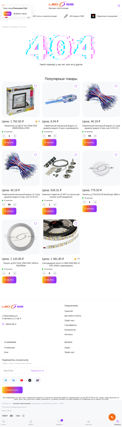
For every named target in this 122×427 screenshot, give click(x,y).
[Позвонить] (3, 5)
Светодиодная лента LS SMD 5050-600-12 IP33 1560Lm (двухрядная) (61, 264)
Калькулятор (70, 330)
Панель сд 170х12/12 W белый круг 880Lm (101, 194)
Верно (7, 14)
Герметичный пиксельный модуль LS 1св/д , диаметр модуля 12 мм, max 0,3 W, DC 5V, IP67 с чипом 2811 (21, 195)
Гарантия (69, 311)
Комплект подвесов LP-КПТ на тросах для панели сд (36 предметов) (61, 195)
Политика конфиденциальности (14, 407)
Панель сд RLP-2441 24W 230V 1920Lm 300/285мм (20, 264)
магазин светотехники (21, 403)
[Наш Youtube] (21, 381)
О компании (9, 348)
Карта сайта (6, 411)
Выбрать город (20, 14)
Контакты (69, 334)
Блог (6, 352)
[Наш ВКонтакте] (13, 381)
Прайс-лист (70, 321)
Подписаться (36, 371)
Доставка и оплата (73, 316)
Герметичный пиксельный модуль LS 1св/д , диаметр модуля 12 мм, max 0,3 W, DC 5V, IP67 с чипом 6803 (101, 127)
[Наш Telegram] (5, 381)
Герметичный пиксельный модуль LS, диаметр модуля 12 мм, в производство (60, 127)
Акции (67, 348)
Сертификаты (71, 325)
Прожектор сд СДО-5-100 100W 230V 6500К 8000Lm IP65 (20, 127)
